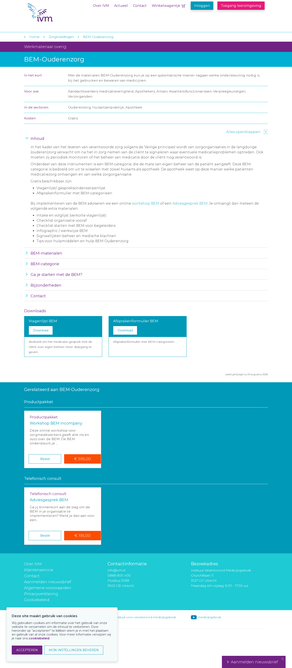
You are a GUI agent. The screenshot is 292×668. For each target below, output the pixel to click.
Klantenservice (38, 570)
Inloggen (202, 6)
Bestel (45, 459)
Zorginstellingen (61, 37)
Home (34, 37)
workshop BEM (145, 203)
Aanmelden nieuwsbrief (47, 582)
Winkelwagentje (166, 6)
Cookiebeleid (36, 600)
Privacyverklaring (41, 594)
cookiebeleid (39, 638)
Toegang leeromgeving (241, 6)
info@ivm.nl (116, 570)
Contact (140, 6)
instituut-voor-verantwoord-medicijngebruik (145, 617)
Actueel (121, 6)
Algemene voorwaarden (47, 588)
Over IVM (101, 6)
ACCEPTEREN (27, 650)
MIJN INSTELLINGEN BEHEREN (74, 650)
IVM (53, 12)
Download (40, 330)
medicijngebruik (209, 617)
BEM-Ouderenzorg (98, 37)
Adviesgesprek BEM (190, 203)
